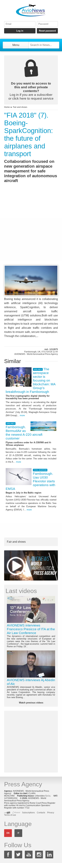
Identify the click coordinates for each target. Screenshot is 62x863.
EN (8, 833)
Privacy (50, 812)
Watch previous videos (31, 702)
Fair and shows (20, 107)
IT (18, 833)
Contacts (41, 812)
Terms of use (10, 815)
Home (7, 107)
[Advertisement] (31, 230)
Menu (15, 45)
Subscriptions (28, 812)
